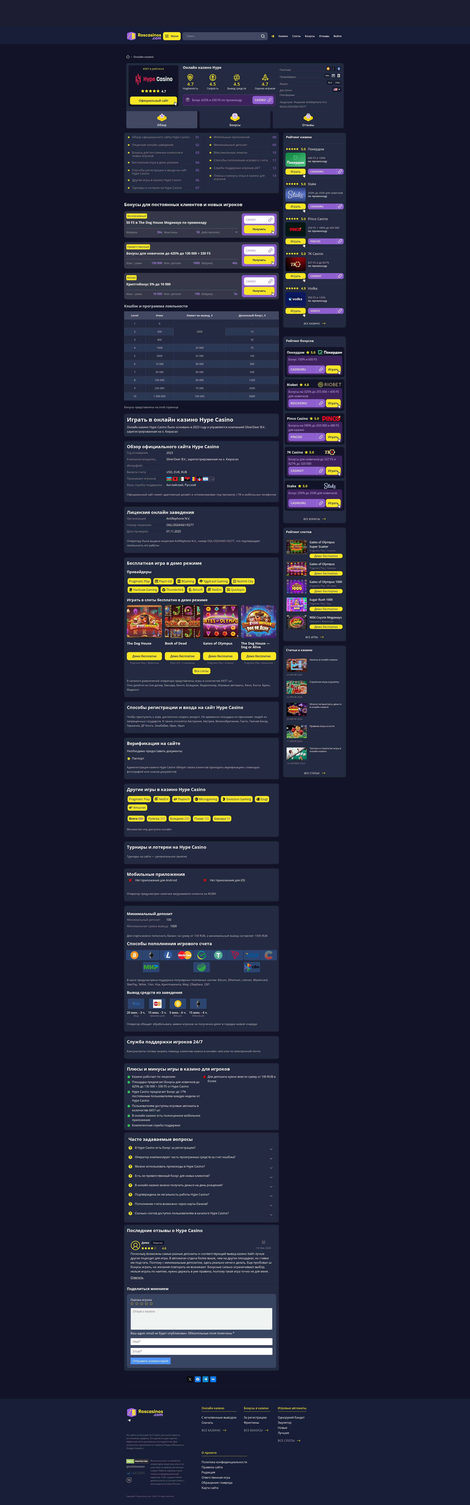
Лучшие (283, 1432)
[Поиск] (263, 36)
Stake (312, 184)
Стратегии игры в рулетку (324, 681)
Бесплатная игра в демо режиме (155, 162)
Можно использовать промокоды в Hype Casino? (170, 1166)
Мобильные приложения (232, 137)
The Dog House (139, 643)
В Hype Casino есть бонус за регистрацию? (165, 1148)
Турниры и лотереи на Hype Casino (157, 187)
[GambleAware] (137, 1466)
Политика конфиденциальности (224, 1462)
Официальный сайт (153, 101)
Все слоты (201, 671)
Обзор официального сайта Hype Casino (161, 137)
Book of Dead (176, 643)
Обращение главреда (217, 1482)
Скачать (207, 1422)
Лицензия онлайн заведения (152, 144)
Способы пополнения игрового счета (241, 160)
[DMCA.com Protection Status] (137, 1461)
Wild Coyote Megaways (326, 617)
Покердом (316, 149)
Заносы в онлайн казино (324, 659)
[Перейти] (272, 37)
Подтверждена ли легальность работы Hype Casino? (172, 1194)
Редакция (208, 1472)
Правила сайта (212, 1467)
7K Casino (315, 253)
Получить (259, 229)
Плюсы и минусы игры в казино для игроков (239, 177)
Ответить (137, 1278)
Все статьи (311, 773)
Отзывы (324, 36)
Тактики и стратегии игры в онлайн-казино (325, 750)
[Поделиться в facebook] (198, 1379)
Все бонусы (311, 519)
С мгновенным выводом (219, 1417)
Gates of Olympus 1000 (326, 582)
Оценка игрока (141, 1300)
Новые (282, 1427)
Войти (337, 36)
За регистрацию (255, 1417)
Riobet (292, 384)
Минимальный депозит (230, 144)
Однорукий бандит (291, 1417)
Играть (296, 172)
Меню (174, 36)
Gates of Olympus (217, 643)
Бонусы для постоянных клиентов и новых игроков (157, 154)
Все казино (312, 323)
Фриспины (251, 1422)
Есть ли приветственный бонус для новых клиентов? (172, 1176)
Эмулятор (285, 1422)
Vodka (312, 288)
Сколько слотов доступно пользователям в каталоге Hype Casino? (182, 1213)
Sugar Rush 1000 (321, 600)
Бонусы (310, 36)
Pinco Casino (318, 219)
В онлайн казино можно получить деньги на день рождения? (179, 1185)
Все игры (312, 637)
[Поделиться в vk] (213, 1379)
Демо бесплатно (144, 656)
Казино (283, 36)
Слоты (296, 36)
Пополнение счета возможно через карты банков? (171, 1204)
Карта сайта (210, 1487)
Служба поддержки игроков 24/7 (237, 168)
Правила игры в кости (322, 726)
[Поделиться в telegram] (205, 1379)
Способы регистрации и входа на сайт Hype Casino (159, 171)
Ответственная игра (216, 1477)
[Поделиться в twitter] (190, 1379)
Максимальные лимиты (230, 152)
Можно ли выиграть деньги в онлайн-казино (325, 705)
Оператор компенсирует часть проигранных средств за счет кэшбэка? (185, 1157)
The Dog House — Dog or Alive (255, 645)
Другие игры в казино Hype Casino (156, 180)
